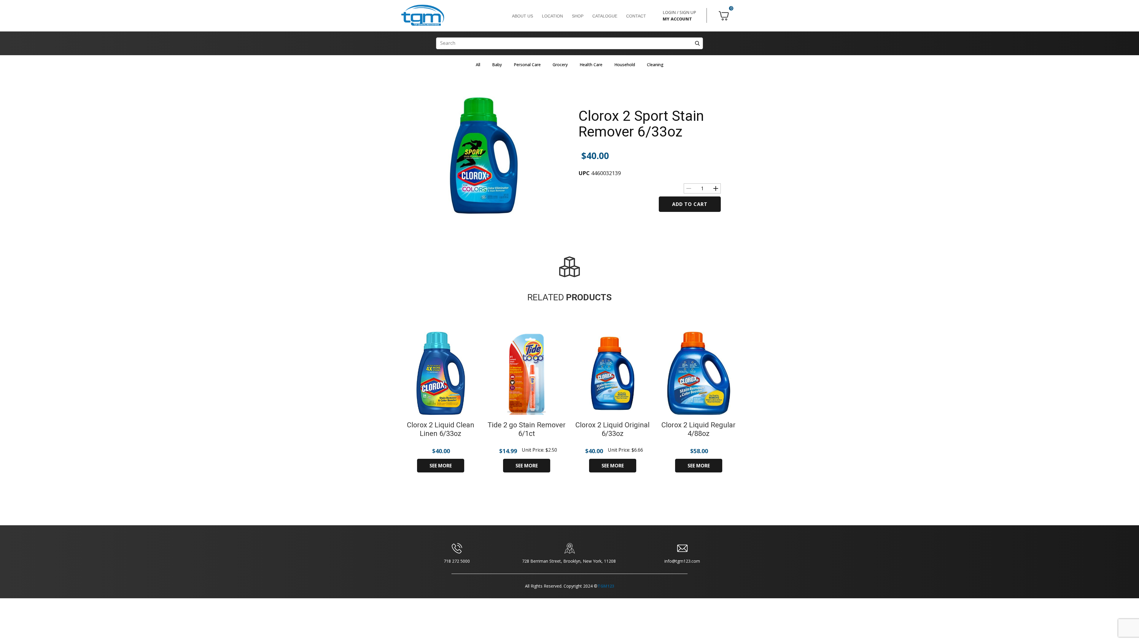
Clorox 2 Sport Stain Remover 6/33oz (641, 123)
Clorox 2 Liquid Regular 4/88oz (698, 429)
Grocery (560, 64)
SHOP (577, 16)
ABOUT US (522, 16)
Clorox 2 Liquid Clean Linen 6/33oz (440, 429)
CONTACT (636, 16)
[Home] (422, 15)
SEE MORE (440, 465)
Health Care (591, 64)
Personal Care (527, 64)
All (478, 64)
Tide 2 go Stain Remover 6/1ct (527, 429)
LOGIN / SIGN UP (679, 12)
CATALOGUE (604, 16)
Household (624, 64)
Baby (497, 64)
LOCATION (552, 16)
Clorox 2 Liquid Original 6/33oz (612, 429)
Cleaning (655, 64)
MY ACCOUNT (677, 19)
